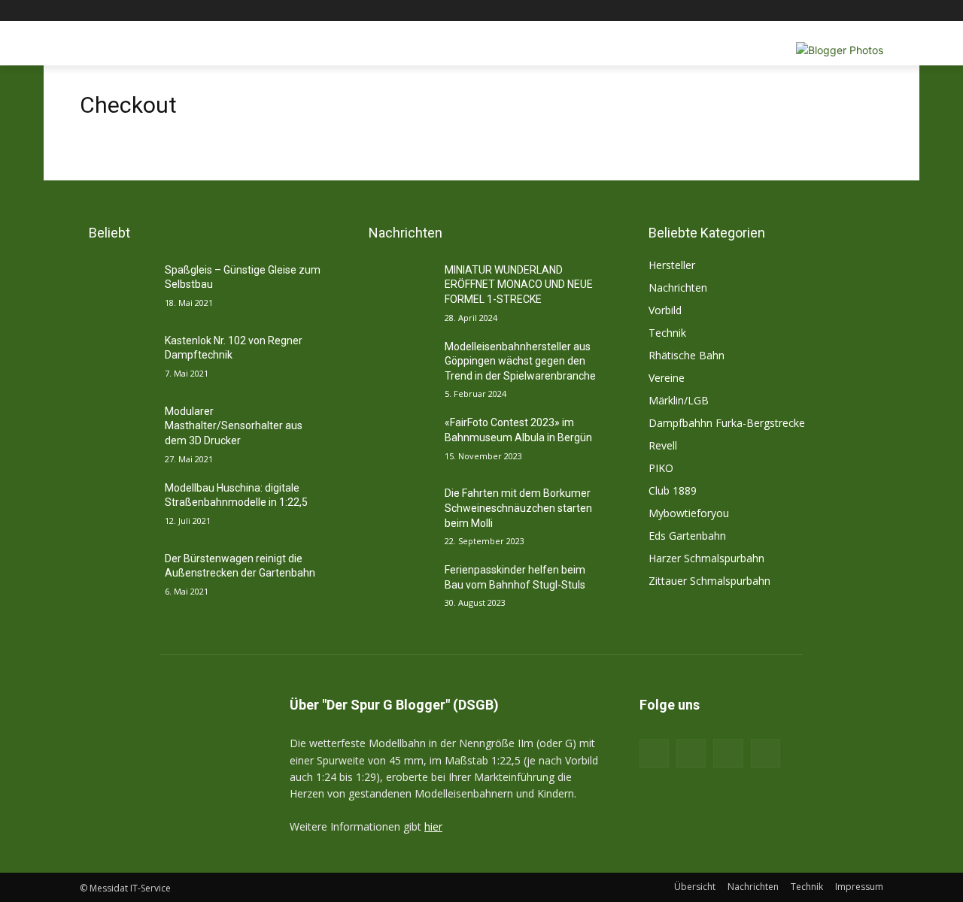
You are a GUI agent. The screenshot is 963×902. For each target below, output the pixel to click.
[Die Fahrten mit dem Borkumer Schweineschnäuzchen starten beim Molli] (396, 511)
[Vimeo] (853, 11)
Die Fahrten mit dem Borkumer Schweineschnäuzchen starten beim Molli (518, 507)
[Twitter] (833, 11)
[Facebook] (791, 11)
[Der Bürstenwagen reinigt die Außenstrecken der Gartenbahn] (116, 577)
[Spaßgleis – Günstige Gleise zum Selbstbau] (116, 288)
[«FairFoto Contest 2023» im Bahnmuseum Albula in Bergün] (396, 441)
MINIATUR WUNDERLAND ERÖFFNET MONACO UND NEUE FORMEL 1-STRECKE (519, 284)
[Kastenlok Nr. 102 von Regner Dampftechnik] (116, 359)
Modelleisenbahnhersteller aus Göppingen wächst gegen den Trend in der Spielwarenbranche (520, 361)
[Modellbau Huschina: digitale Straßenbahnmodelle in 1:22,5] (116, 506)
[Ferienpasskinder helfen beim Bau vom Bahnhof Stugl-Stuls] (396, 588)
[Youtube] (874, 11)
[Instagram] (812, 11)
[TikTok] (728, 753)
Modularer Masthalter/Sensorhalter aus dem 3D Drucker (233, 425)
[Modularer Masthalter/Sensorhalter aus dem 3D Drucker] (116, 430)
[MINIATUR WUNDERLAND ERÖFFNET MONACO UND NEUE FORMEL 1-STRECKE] (396, 288)
